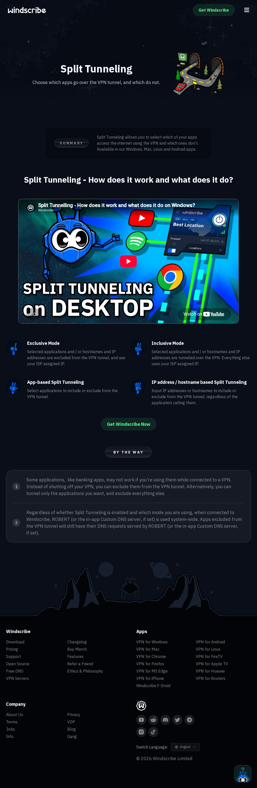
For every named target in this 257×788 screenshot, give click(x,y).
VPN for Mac (147, 649)
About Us (14, 714)
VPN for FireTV (209, 656)
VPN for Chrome (151, 656)
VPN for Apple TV (212, 663)
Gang (72, 736)
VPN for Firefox (150, 663)
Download (15, 641)
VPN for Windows (152, 641)
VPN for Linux (208, 649)
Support (13, 656)
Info (10, 736)
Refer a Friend (80, 663)
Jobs (10, 729)
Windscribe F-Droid (153, 685)
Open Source (17, 663)
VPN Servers (17, 678)
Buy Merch (77, 649)
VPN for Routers (210, 678)
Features (75, 656)
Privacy (73, 714)
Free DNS (14, 671)
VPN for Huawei (210, 671)
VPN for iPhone (150, 678)
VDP (71, 721)
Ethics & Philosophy (85, 671)
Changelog (77, 641)
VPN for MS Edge (152, 671)
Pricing (12, 649)
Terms (12, 721)
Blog (71, 729)
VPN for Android (210, 641)
